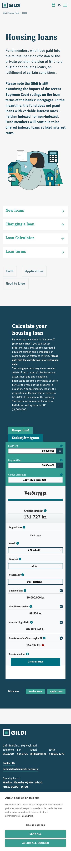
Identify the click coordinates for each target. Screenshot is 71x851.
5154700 (8, 754)
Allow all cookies (35, 843)
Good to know (35, 691)
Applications (56, 691)
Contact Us (9, 763)
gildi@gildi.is (38, 754)
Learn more (27, 816)
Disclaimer (13, 691)
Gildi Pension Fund (11, 13)
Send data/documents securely (20, 769)
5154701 (22, 754)
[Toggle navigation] (65, 5)
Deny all (35, 834)
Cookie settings (35, 825)
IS (59, 5)
